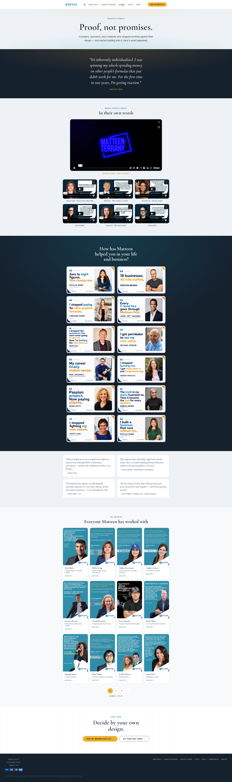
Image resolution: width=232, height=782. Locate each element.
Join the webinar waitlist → (100, 738)
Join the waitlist (157, 4)
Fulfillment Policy (14, 762)
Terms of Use (13, 765)
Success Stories (186, 759)
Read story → (69, 576)
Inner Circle (93, 4)
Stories (122, 4)
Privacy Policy (13, 759)
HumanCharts (214, 759)
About (138, 4)
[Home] (84, 4)
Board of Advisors (108, 4)
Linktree (224, 759)
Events (130, 4)
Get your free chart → (134, 738)
